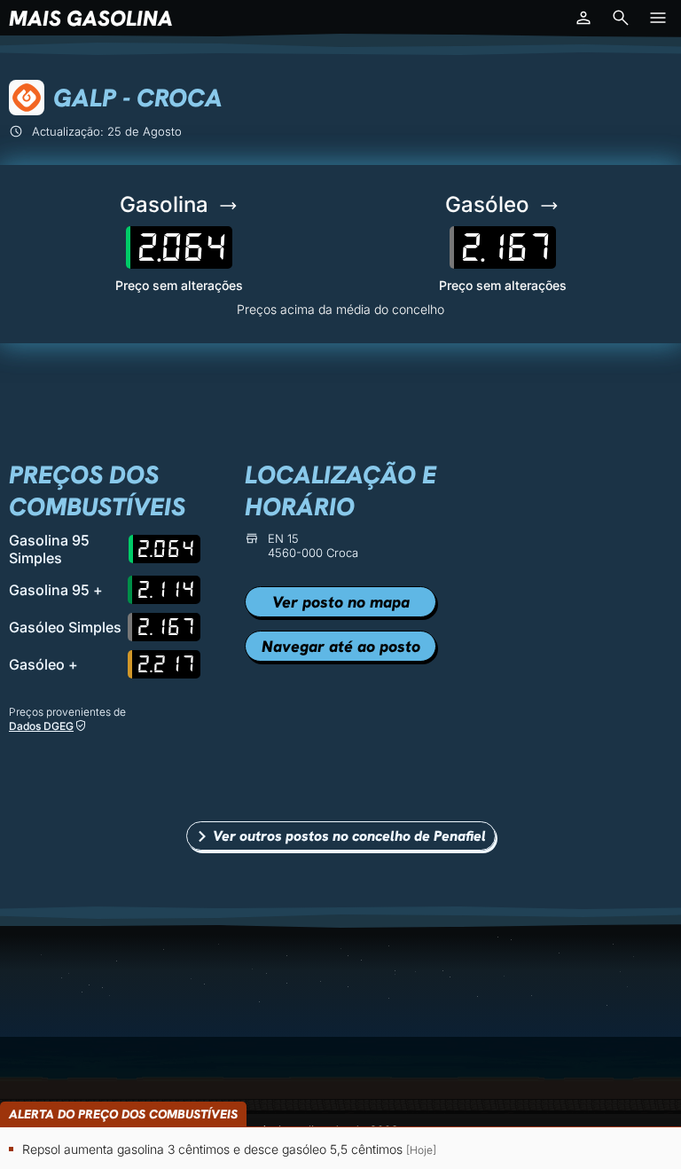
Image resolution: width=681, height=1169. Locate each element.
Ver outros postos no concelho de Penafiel (349, 836)
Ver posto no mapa (341, 602)
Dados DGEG (41, 726)
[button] (583, 18)
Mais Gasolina (91, 18)
